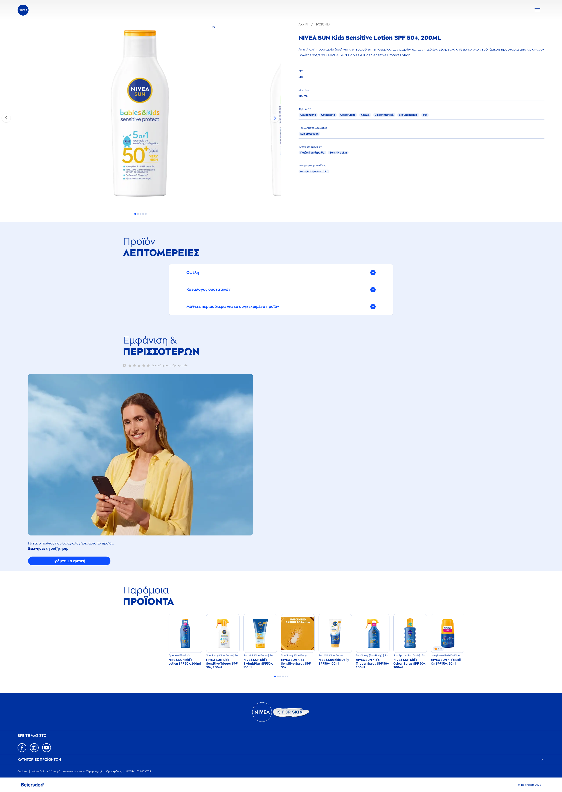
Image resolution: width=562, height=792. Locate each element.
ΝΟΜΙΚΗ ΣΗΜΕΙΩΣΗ (138, 771)
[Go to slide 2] (138, 214)
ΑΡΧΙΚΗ (304, 24)
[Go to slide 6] (287, 676)
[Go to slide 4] (143, 214)
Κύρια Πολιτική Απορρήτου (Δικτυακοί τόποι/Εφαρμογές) (67, 771)
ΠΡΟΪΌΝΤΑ (322, 24)
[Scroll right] (274, 118)
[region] (140, 114)
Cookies (22, 771)
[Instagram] (34, 747)
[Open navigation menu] (537, 10)
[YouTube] (46, 747)
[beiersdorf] (32, 785)
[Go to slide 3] (140, 214)
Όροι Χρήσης (114, 771)
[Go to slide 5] (146, 214)
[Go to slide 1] (135, 214)
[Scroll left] (6, 118)
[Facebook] (22, 747)
